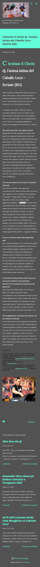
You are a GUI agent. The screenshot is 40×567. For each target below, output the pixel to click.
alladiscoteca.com (21, 368)
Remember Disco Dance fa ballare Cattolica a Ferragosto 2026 (18, 479)
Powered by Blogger (21, 558)
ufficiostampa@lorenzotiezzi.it (24, 358)
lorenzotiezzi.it (12, 363)
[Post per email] (3, 422)
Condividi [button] (31, 422)
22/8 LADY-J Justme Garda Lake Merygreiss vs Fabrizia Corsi (19, 521)
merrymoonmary (25, 562)
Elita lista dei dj (12, 441)
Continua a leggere (30, 464)
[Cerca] (31, 3)
